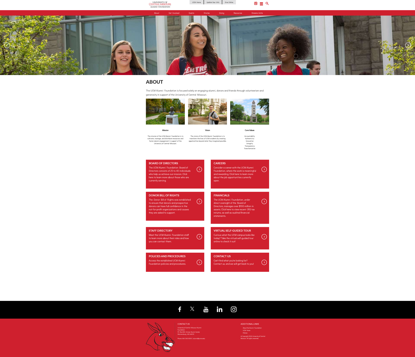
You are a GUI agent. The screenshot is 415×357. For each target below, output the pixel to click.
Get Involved (174, 13)
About (156, 13)
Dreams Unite (257, 13)
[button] (7, 45)
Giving (221, 13)
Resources (238, 13)
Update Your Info (213, 2)
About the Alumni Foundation (252, 328)
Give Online (229, 2)
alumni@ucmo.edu (199, 338)
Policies (245, 333)
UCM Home (196, 2)
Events (191, 13)
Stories (207, 13)
